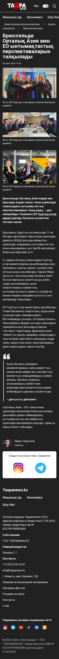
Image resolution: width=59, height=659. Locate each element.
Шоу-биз (9, 504)
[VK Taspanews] (36, 627)
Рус (36, 6)
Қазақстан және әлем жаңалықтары (22, 24)
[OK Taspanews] (44, 627)
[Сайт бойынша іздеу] (54, 6)
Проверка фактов (14, 588)
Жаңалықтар (12, 17)
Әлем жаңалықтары (33, 28)
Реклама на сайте (13, 594)
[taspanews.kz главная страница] (17, 6)
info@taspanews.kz (14, 570)
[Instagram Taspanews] (18, 468)
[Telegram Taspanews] (40, 468)
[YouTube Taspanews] (21, 627)
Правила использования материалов (25, 582)
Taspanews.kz (15, 490)
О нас (6, 605)
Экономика (34, 17)
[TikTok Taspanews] (28, 627)
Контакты (9, 599)
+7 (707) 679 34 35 (14, 564)
